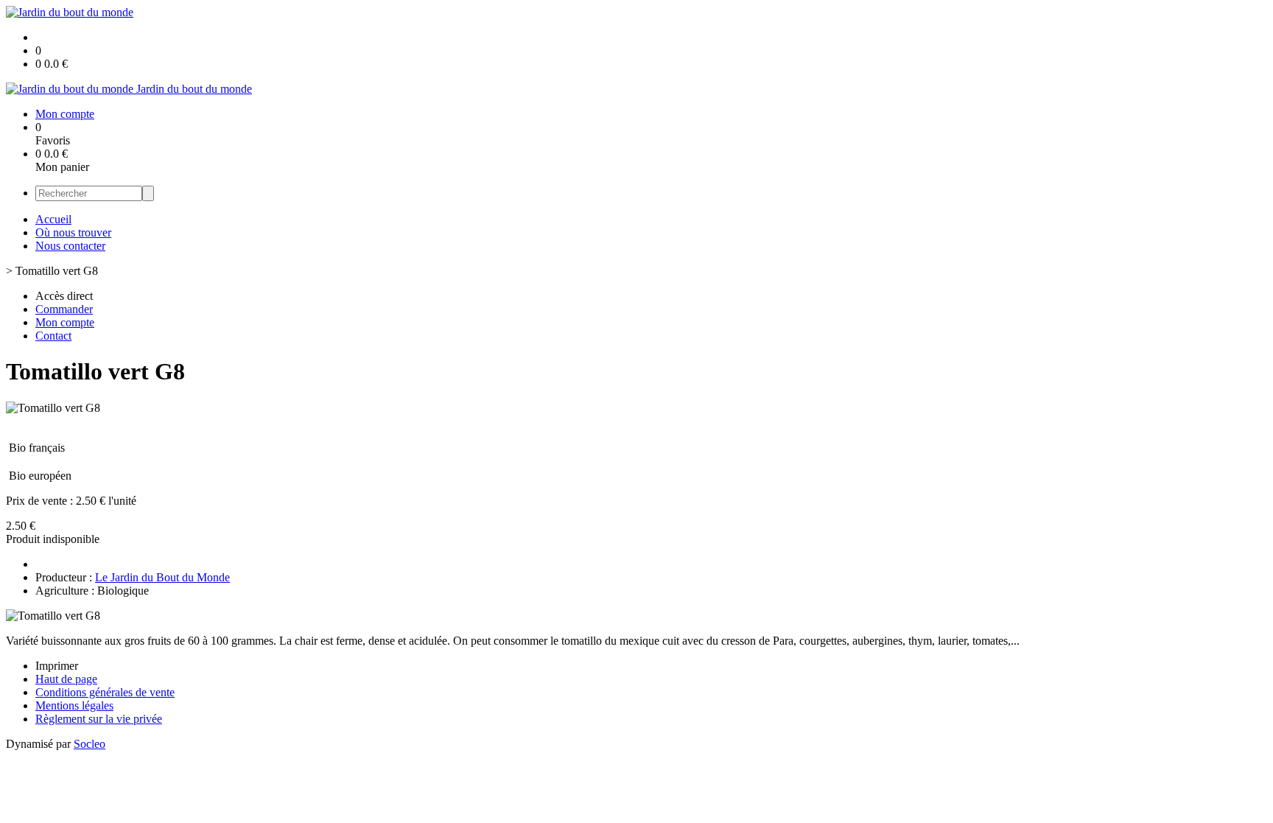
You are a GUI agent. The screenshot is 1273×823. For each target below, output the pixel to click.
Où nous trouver (73, 232)
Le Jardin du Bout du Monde (162, 577)
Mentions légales (74, 705)
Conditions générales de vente (105, 692)
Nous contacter (70, 245)
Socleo (89, 744)
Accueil (53, 219)
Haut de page (66, 679)
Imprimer (56, 665)
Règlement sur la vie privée (98, 718)
